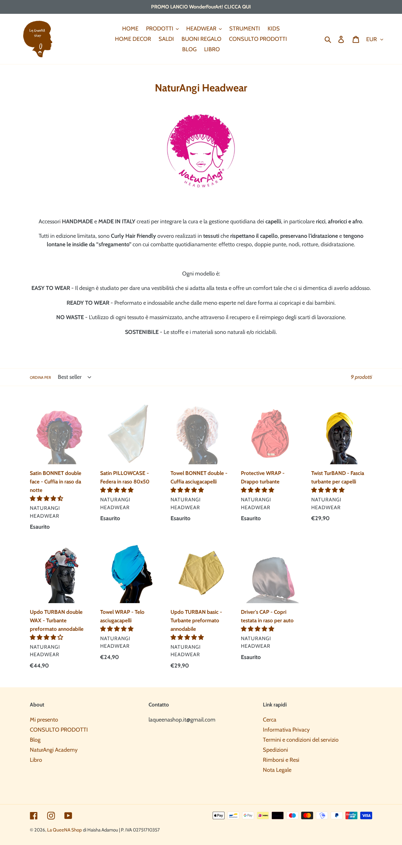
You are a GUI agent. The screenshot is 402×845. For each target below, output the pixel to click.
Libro (36, 759)
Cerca (269, 719)
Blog (35, 739)
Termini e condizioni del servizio (301, 739)
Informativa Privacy (286, 729)
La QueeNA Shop (64, 830)
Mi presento (44, 719)
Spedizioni (275, 749)
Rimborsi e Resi (281, 759)
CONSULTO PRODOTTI (59, 729)
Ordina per (40, 377)
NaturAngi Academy (54, 749)
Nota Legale (277, 769)
